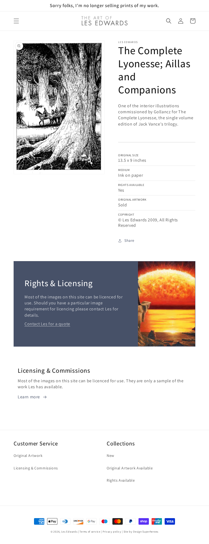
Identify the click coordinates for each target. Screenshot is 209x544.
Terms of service (89, 531)
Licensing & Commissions (36, 468)
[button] (16, 21)
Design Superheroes (145, 531)
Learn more (29, 397)
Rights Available (121, 480)
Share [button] (129, 240)
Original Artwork (28, 455)
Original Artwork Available (130, 468)
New (110, 455)
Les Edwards (69, 531)
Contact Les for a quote (47, 324)
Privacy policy (112, 531)
